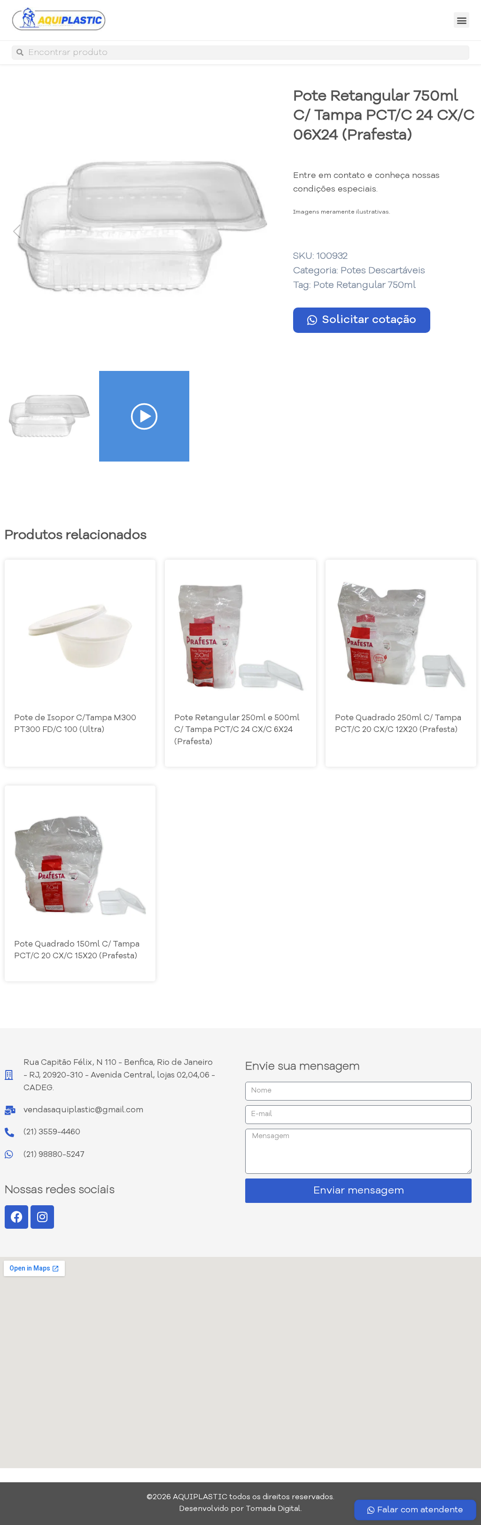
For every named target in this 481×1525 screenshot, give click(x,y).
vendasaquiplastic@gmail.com (83, 1110)
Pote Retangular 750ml (364, 285)
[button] (461, 20)
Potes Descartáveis (383, 271)
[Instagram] (42, 1217)
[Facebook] (16, 1217)
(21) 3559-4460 (51, 1132)
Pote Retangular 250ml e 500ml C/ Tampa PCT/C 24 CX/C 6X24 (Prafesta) (237, 730)
